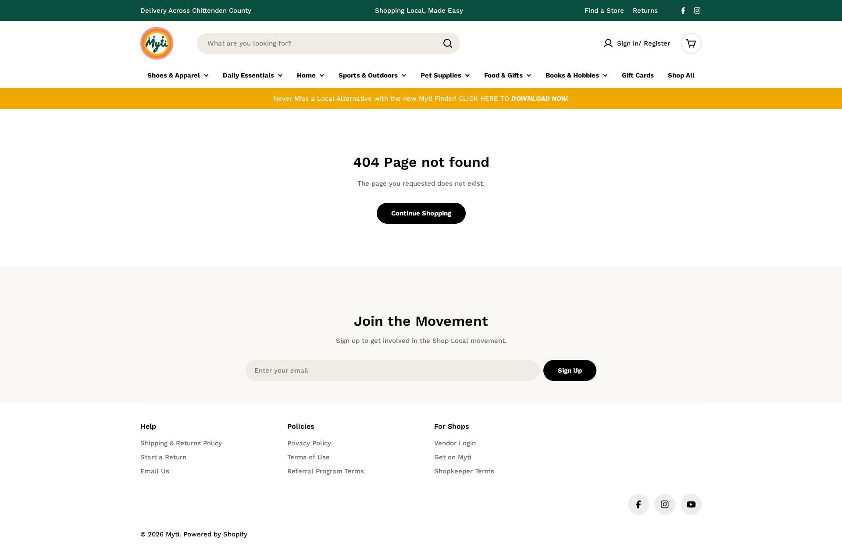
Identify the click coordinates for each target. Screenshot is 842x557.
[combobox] (328, 43)
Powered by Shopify (215, 534)
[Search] (447, 43)
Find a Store (604, 10)
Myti (172, 534)
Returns (645, 10)
